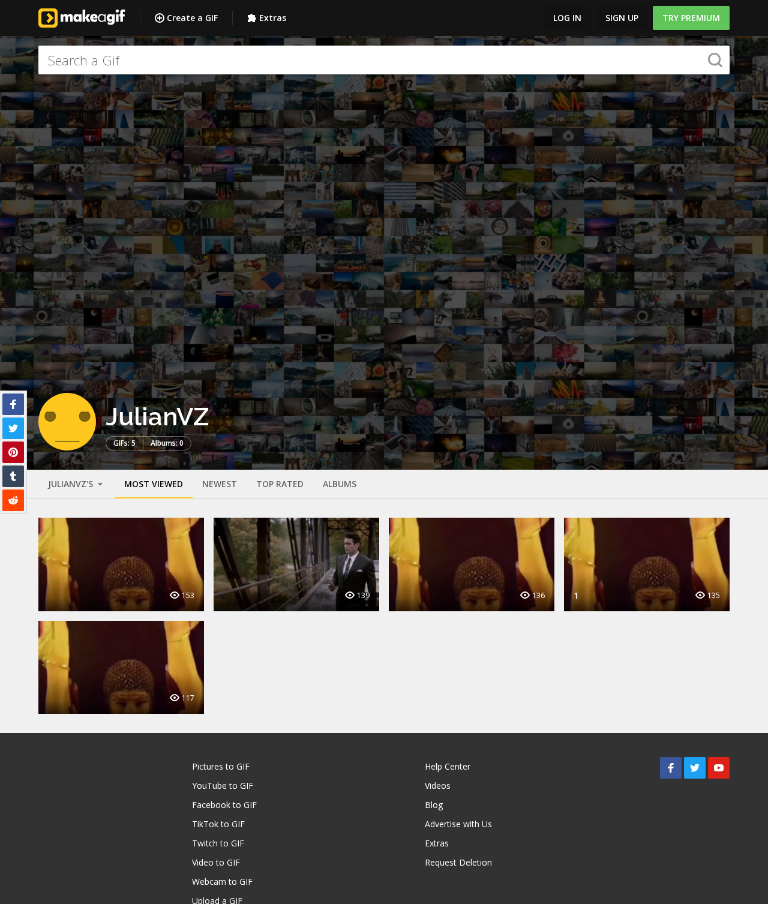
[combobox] (384, 60)
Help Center (447, 766)
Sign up (621, 17)
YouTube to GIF (222, 785)
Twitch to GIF (218, 843)
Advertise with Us (458, 824)
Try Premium (691, 17)
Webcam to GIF (222, 881)
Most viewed (153, 483)
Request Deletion (458, 862)
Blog (434, 804)
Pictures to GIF (221, 766)
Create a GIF (192, 17)
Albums (339, 483)
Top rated (280, 483)
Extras (272, 17)
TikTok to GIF (218, 824)
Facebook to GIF (224, 804)
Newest (219, 483)
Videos (438, 785)
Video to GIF (216, 862)
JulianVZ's (71, 483)
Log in (567, 17)
